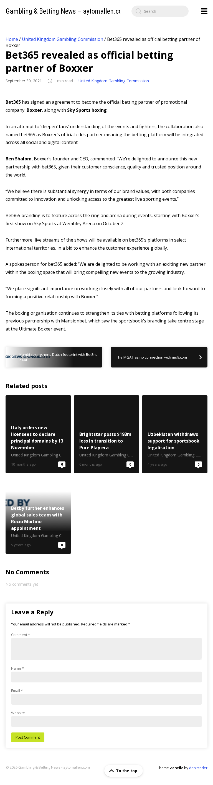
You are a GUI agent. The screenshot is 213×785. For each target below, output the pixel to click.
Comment (20, 634)
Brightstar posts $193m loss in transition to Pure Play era (106, 434)
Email (17, 690)
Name (17, 668)
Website (18, 712)
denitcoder (198, 767)
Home (12, 39)
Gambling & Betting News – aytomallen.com (66, 11)
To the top (126, 770)
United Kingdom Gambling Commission (62, 39)
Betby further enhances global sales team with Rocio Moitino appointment (38, 515)
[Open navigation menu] (204, 11)
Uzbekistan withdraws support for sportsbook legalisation (174, 434)
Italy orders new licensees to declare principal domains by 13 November (38, 434)
